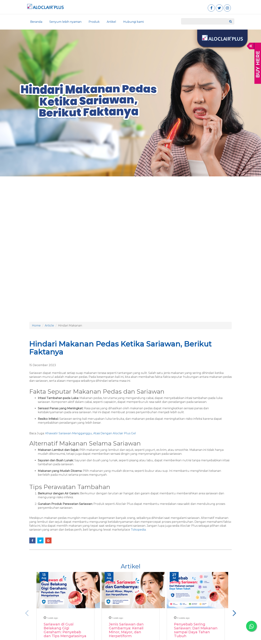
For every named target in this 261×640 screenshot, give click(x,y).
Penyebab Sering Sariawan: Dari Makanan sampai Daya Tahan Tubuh (196, 630)
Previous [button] (26, 612)
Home (36, 325)
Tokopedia (138, 529)
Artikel (111, 21)
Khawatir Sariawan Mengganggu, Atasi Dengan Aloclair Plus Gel (90, 433)
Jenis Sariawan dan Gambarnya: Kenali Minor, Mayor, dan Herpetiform (126, 630)
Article (49, 325)
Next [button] (234, 612)
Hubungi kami (133, 21)
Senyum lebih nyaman (65, 21)
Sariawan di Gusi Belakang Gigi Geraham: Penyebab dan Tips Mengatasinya (65, 630)
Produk (94, 21)
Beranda (36, 21)
